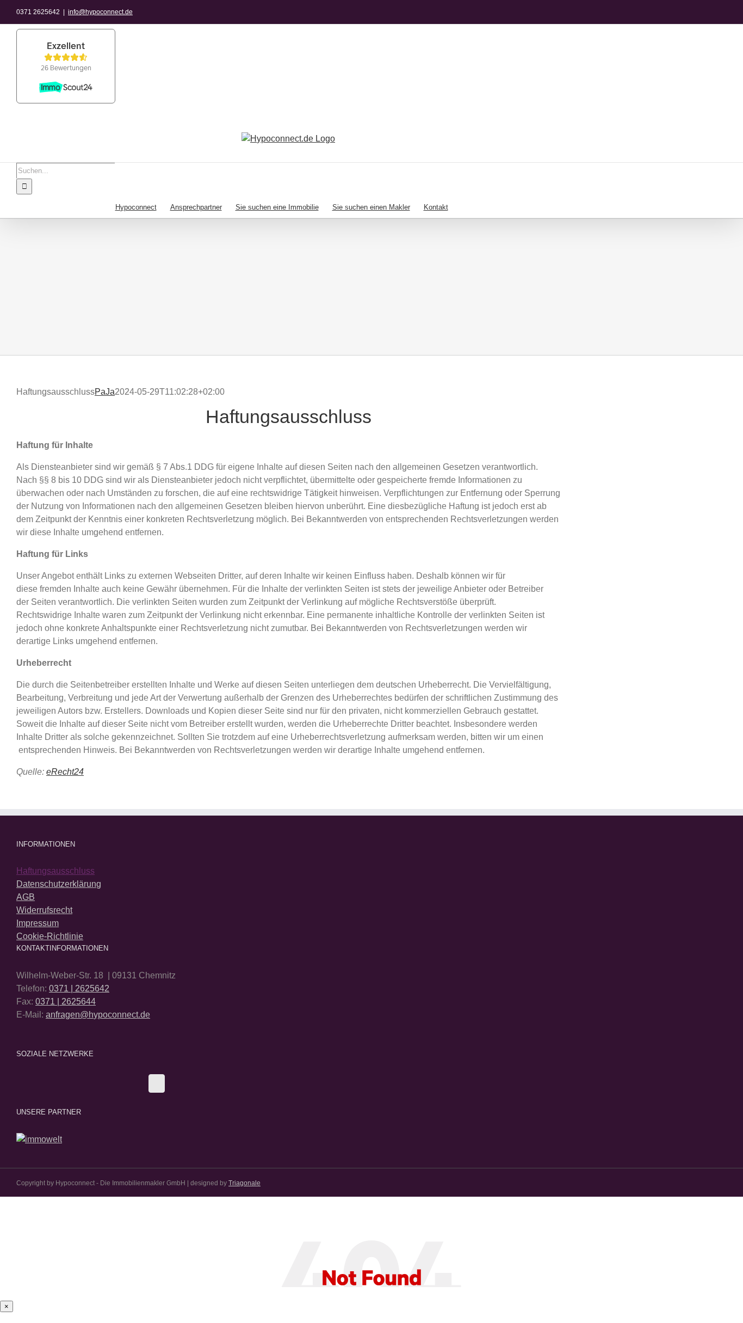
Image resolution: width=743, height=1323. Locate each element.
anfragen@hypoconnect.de (98, 1014)
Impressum (37, 923)
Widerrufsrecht (44, 910)
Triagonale (244, 1183)
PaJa (105, 391)
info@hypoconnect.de (100, 12)
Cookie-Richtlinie (49, 936)
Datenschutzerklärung (58, 884)
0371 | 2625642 (79, 988)
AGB (25, 897)
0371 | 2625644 (65, 1001)
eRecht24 (65, 771)
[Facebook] (156, 1083)
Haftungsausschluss (55, 870)
